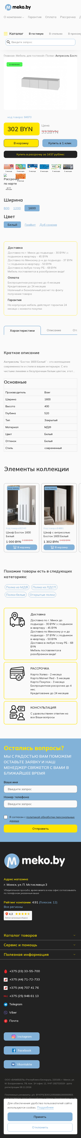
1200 (17, 208)
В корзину (21, 143)
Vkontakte (24, 1064)
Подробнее (45, 1107)
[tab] (22, 330)
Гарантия (14, 300)
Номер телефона (16, 797)
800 (6, 208)
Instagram (24, 1036)
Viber (12, 1012)
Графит (30, 225)
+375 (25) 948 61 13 (24, 996)
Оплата (13, 277)
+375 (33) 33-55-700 (24, 971)
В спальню (56, 33)
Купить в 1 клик (59, 143)
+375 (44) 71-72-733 (24, 979)
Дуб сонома (48, 225)
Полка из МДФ (17, 587)
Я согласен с (42, 819)
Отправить (40, 828)
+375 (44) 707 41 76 (24, 987)
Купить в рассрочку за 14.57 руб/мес (40, 154)
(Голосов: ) (48, 902)
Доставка (15, 247)
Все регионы (13, 907)
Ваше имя (11, 782)
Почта (13, 1021)
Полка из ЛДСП (44, 587)
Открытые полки (42, 595)
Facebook (24, 1050)
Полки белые (15, 595)
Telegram (15, 1004)
